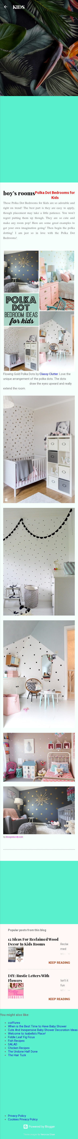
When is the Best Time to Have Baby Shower (37, 1026)
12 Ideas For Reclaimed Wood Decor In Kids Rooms (33, 941)
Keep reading (59, 963)
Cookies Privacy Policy (23, 1119)
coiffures (14, 1023)
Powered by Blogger (41, 1126)
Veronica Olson (48, 1134)
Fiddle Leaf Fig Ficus (21, 1037)
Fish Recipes (16, 1041)
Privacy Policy (17, 1116)
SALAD (12, 1044)
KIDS (19, 7)
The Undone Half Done (23, 1051)
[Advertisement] (39, 52)
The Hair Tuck (17, 1055)
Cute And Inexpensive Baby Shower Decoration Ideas (43, 1030)
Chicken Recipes (19, 1048)
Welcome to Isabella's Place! (27, 1033)
